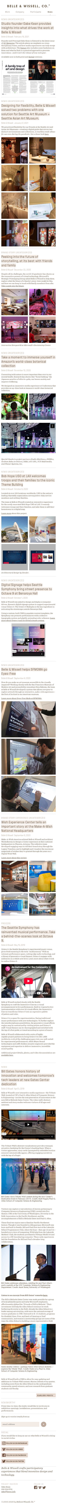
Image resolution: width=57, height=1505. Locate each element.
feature (23, 48)
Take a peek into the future (12, 286)
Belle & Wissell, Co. (25, 1502)
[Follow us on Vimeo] (40, 1488)
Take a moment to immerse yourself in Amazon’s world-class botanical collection (28, 361)
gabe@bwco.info (8, 1492)
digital (31, 57)
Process (6, 923)
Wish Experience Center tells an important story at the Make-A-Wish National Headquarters (26, 826)
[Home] (28, 7)
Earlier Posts (45, 1395)
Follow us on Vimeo (14, 1449)
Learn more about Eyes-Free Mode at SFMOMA (21, 698)
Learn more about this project (14, 858)
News (50, 12)
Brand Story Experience (14, 818)
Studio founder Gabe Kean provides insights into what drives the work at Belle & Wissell (27, 28)
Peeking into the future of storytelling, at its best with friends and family (26, 261)
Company (20, 12)
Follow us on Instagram (16, 1443)
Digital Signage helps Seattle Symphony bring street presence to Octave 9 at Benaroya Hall (26, 589)
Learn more (6, 513)
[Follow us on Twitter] (44, 1488)
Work (7, 12)
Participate (35, 12)
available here (7, 1055)
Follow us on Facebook (16, 1455)
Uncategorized (16, 19)
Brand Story (8, 252)
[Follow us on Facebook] (36, 1488)
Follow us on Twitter (15, 1461)
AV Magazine (9, 43)
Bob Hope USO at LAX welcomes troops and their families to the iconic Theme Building (28, 480)
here (47, 134)
